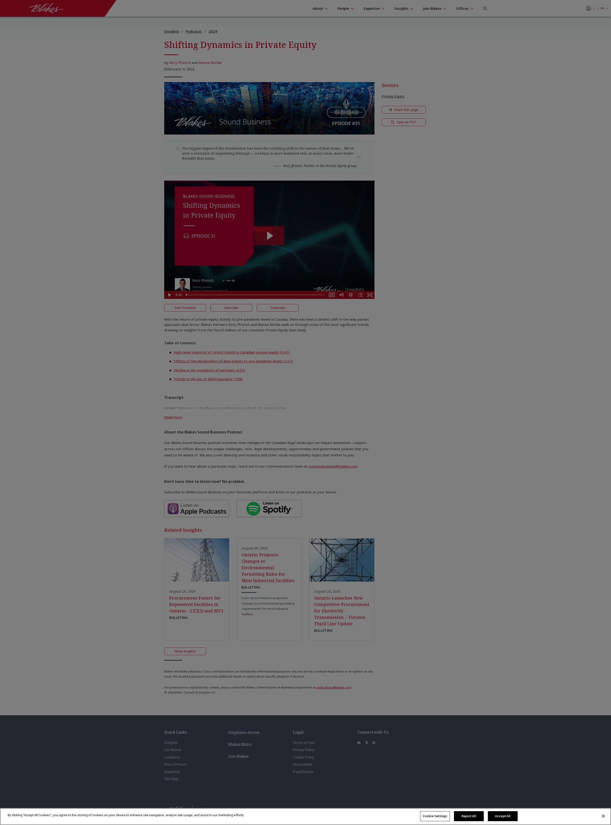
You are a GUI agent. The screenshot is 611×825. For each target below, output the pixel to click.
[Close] (603, 816)
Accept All (503, 816)
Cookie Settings (435, 816)
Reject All (469, 816)
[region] (305, 816)
